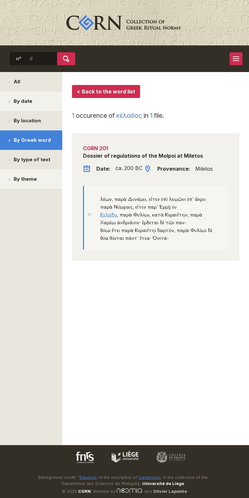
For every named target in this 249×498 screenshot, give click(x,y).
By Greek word (32, 140)
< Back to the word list (106, 91)
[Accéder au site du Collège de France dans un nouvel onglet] (168, 464)
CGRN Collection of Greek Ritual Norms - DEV (124, 22)
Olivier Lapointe (170, 491)
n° (18, 58)
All (17, 82)
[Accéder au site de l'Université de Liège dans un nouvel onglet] (121, 464)
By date (23, 101)
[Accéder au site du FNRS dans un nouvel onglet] (78, 464)
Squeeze (88, 477)
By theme (25, 179)
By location (27, 120)
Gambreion (149, 477)
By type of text (32, 159)
